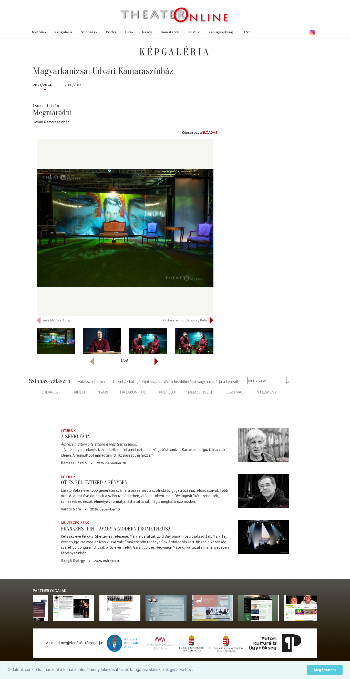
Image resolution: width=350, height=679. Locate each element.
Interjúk (68, 430)
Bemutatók (170, 32)
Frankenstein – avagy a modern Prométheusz (116, 529)
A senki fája (75, 437)
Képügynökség (221, 32)
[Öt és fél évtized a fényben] (263, 491)
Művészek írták (75, 522)
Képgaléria (63, 32)
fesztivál (233, 392)
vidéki (79, 392)
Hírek (129, 32)
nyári (102, 392)
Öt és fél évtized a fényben (94, 482)
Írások (147, 32)
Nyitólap (39, 32)
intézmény (266, 392)
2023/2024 (42, 85)
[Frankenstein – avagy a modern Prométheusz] (263, 537)
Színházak (89, 32)
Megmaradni (52, 112)
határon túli (133, 392)
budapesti (51, 392)
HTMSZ (194, 32)
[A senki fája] (263, 445)
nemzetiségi (200, 392)
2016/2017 (73, 85)
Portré (111, 32)
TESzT (247, 32)
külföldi (167, 392)
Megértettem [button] (325, 670)
